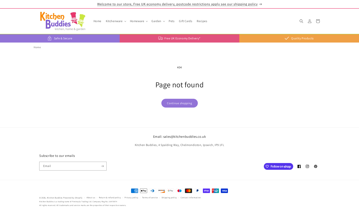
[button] (116, 21)
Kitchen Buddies (55, 197)
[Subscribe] (102, 166)
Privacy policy (131, 197)
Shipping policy (169, 197)
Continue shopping (179, 103)
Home (37, 47)
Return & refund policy (110, 197)
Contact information (191, 197)
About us (91, 197)
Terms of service (150, 197)
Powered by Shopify (72, 197)
